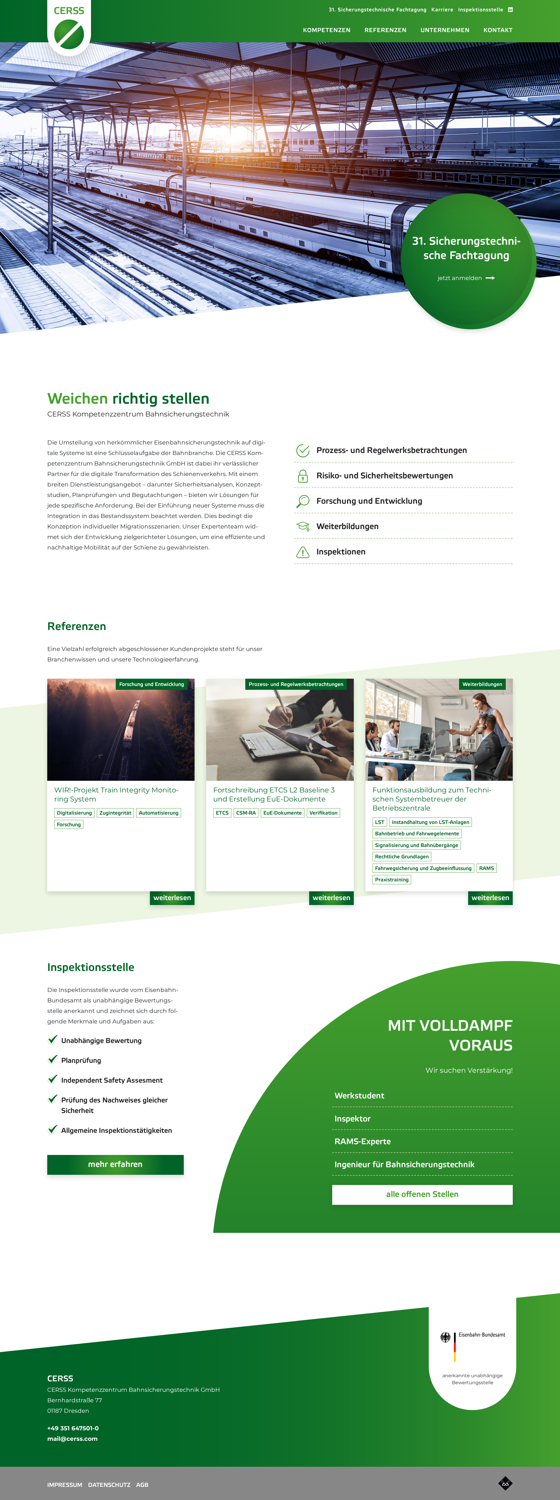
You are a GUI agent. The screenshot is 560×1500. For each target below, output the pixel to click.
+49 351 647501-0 (73, 1428)
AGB (142, 1485)
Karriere (442, 10)
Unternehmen (445, 30)
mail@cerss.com (72, 1438)
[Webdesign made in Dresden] (505, 1483)
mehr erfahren (115, 1165)
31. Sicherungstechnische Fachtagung (378, 10)
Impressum (64, 1485)
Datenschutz (109, 1485)
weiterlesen (172, 898)
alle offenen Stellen (422, 1195)
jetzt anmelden (460, 277)
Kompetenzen (327, 30)
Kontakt (498, 30)
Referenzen (386, 30)
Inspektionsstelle (480, 10)
